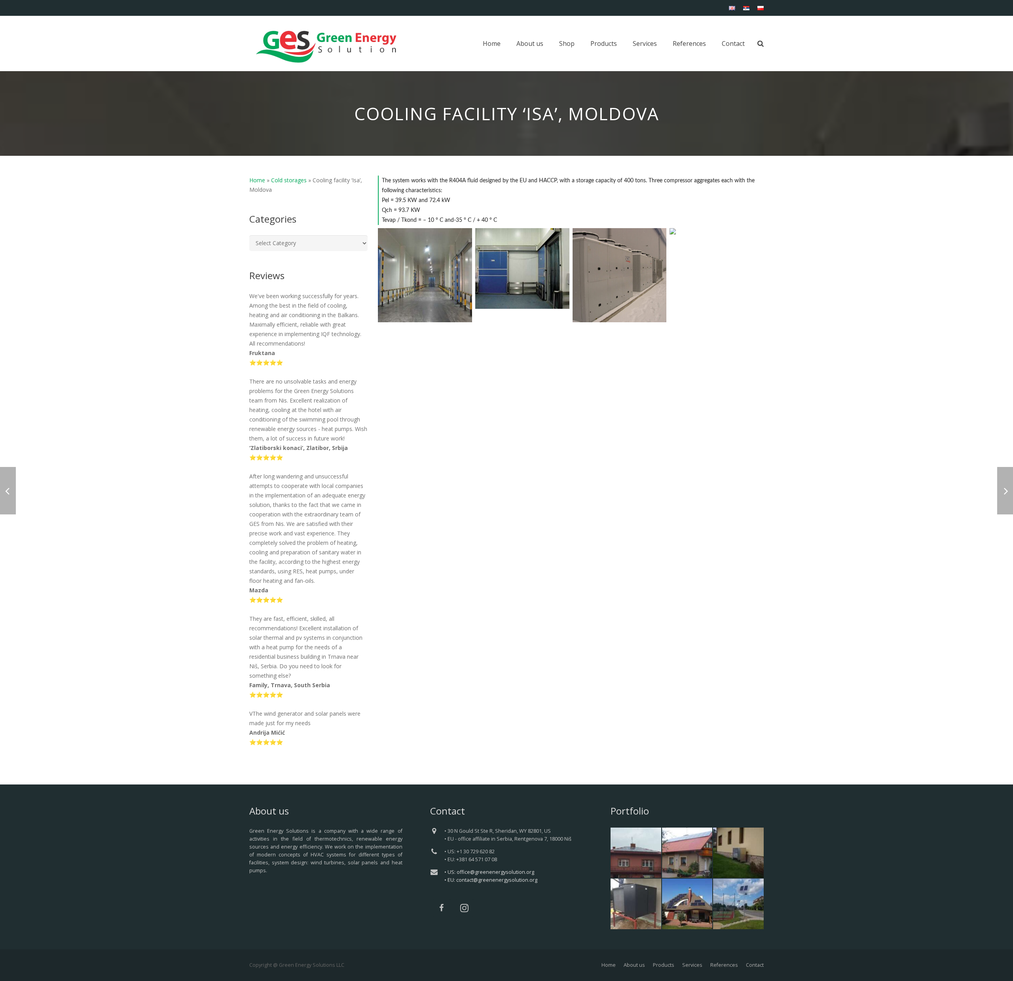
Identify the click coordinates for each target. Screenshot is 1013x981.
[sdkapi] (522, 268)
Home (257, 180)
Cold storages (289, 180)
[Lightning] (738, 904)
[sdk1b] (425, 275)
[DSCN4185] (619, 275)
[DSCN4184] (716, 275)
